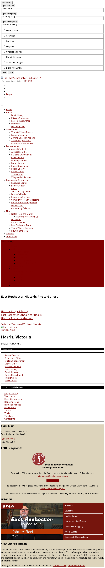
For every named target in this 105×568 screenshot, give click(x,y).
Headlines (16, 219)
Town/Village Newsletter (23, 271)
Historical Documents (26, 263)
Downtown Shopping (74, 526)
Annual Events (18, 222)
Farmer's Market (19, 194)
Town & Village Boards (22, 132)
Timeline (20, 280)
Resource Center (19, 182)
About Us (15, 282)
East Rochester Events (22, 225)
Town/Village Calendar (22, 228)
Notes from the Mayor (22, 213)
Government (12, 129)
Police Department (20, 166)
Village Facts (17, 274)
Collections (16, 249)
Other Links (11, 236)
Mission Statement (20, 118)
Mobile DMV (17, 205)
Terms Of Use (59, 565)
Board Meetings (19, 135)
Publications (17, 266)
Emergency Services (20, 197)
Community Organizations (76, 537)
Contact (10, 233)
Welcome (69, 505)
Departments (12, 146)
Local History (17, 163)
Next (12, 329)
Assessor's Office (19, 151)
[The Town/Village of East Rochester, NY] (21, 78)
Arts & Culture (71, 532)
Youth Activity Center (21, 191)
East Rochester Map (20, 120)
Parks (14, 188)
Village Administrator (21, 177)
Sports (14, 268)
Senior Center (18, 185)
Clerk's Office (17, 157)
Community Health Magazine (25, 199)
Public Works (17, 171)
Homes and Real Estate (75, 521)
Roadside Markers (25, 257)
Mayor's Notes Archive (27, 216)
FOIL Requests (18, 126)
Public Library (17, 168)
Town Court (17, 174)
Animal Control (18, 149)
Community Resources (17, 180)
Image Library (23, 251)
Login (9, 94)
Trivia (19, 277)
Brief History (17, 115)
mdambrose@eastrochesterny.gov (52, 476)
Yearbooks (21, 254)
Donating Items (23, 260)
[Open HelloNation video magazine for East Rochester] (12, 506)
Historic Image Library (14, 311)
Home (9, 109)
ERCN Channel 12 (19, 230)
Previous (5, 329)
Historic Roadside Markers (17, 318)
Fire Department (19, 160)
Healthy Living (71, 516)
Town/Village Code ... (21, 140)
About (9, 112)
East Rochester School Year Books (21, 315)
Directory (15, 123)
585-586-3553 (8, 439)
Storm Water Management (24, 202)
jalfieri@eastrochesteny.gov (52, 489)
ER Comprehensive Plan (22, 143)
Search (28, 80)
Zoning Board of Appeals (23, 137)
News (9, 211)
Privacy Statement (76, 565)
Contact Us (16, 285)
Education (69, 511)
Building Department (21, 154)
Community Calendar (21, 208)
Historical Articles (12, 404)
